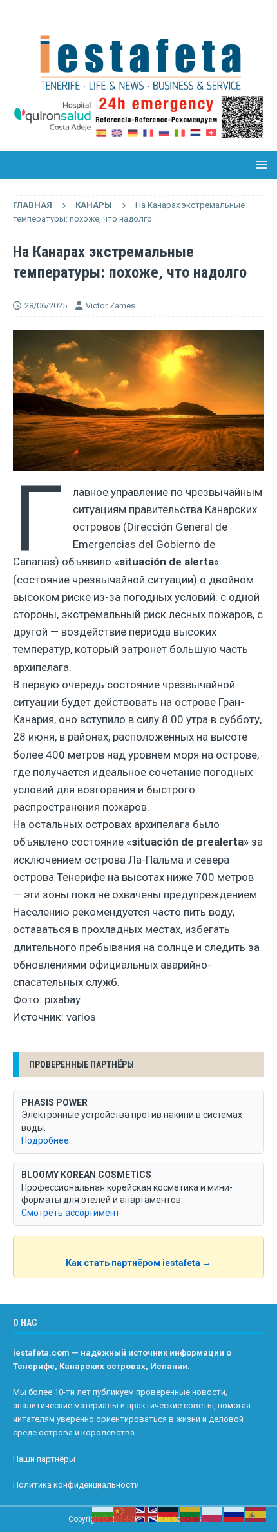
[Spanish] (256, 1514)
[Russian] (234, 1514)
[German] (169, 1514)
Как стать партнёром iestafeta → (138, 1263)
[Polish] (213, 1514)
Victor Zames (110, 305)
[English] (147, 1514)
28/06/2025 (45, 305)
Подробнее (45, 1140)
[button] (259, 165)
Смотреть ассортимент (70, 1212)
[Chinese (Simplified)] (125, 1514)
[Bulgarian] (103, 1514)
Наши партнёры (44, 1459)
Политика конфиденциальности (76, 1484)
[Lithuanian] (191, 1514)
